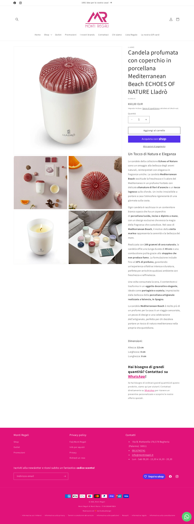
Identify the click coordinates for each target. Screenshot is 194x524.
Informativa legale (139, 515)
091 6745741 (138, 450)
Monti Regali (100, 502)
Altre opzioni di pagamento (154, 146)
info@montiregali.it (142, 454)
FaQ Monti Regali (78, 441)
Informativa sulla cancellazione (162, 515)
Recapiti (125, 515)
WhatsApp (136, 376)
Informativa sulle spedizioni (108, 515)
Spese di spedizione (150, 108)
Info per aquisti (77, 447)
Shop (16, 441)
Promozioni (19, 452)
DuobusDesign (105, 511)
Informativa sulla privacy (55, 515)
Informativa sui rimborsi (32, 515)
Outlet (17, 447)
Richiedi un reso (77, 457)
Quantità (132, 113)
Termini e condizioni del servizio (81, 515)
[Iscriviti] (64, 476)
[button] (17, 19)
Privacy (73, 452)
